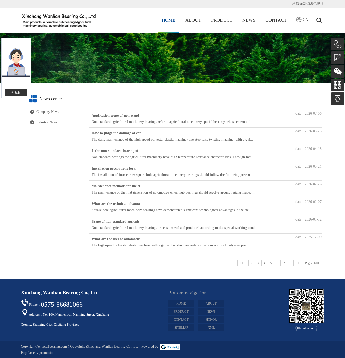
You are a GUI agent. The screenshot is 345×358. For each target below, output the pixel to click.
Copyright (77, 346)
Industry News (46, 122)
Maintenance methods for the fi (116, 186)
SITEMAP (181, 327)
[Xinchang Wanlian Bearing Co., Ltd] (59, 20)
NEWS (248, 20)
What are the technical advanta (116, 204)
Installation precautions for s (114, 168)
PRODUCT (221, 20)
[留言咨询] (337, 57)
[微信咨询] (337, 71)
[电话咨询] (337, 44)
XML (211, 327)
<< (241, 263)
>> (298, 263)
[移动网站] (337, 85)
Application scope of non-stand (115, 115)
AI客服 (15, 92)
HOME (168, 20)
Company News (47, 112)
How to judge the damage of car (116, 133)
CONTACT (276, 20)
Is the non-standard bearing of (115, 151)
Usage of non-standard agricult (115, 221)
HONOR (211, 319)
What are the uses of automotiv (116, 239)
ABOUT (193, 20)
